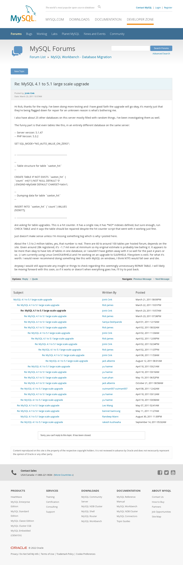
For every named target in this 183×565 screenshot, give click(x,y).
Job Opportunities (161, 511)
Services (52, 491)
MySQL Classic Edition (22, 520)
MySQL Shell (88, 511)
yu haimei (107, 366)
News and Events (94, 34)
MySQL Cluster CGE (21, 525)
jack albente (108, 360)
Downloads (79, 19)
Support (50, 511)
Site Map (156, 516)
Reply (25, 279)
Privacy (14, 554)
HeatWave (16, 496)
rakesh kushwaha (111, 422)
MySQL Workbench (91, 521)
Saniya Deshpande (112, 321)
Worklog (42, 34)
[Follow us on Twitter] (166, 474)
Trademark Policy (65, 554)
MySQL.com (55, 19)
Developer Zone (140, 19)
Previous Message (142, 279)
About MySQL (161, 491)
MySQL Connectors (127, 516)
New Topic (19, 71)
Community (117, 34)
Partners (156, 506)
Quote (35, 279)
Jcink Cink (107, 299)
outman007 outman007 (114, 388)
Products (18, 491)
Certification (52, 501)
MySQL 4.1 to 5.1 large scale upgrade (32, 299)
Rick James (107, 305)
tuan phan (107, 377)
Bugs (29, 34)
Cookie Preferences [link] (85, 554)
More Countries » (64, 474)
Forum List (38, 57)
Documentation (108, 19)
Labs (54, 34)
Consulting (52, 506)
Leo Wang (107, 405)
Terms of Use (47, 554)
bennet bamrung (111, 411)
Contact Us (158, 496)
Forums (16, 34)
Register (168, 7)
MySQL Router (89, 516)
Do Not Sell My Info (29, 554)
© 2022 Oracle (36, 547)
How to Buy (158, 501)
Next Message (162, 279)
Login (158, 7)
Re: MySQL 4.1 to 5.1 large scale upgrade (38, 305)
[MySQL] (23, 14)
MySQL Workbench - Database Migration (81, 57)
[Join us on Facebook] (160, 474)
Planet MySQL (70, 34)
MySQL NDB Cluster (91, 506)
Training (50, 496)
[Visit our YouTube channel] (173, 474)
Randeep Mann (110, 416)
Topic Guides (123, 521)
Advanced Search (161, 53)
